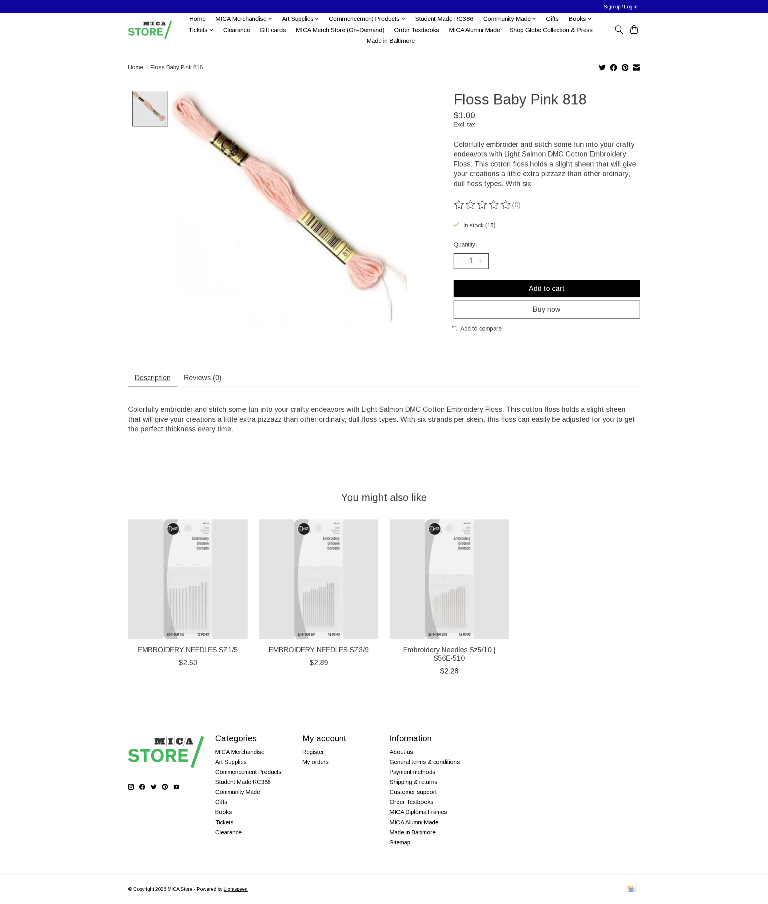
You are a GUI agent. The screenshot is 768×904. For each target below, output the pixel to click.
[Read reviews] (483, 205)
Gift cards (273, 29)
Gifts (552, 18)
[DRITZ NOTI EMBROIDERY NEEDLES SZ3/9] (318, 579)
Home (197, 18)
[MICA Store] (150, 30)
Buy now (546, 309)
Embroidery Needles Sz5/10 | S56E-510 (449, 654)
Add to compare (481, 328)
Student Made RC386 (444, 18)
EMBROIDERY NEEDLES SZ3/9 (319, 650)
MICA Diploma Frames (418, 812)
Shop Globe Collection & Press (551, 29)
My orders (315, 762)
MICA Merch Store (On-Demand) (340, 29)
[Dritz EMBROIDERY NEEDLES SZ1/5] (188, 579)
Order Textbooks (416, 29)
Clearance (236, 29)
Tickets (224, 822)
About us (401, 752)
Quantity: (465, 244)
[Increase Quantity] (480, 261)
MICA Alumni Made (474, 29)
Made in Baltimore (390, 40)
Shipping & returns (414, 782)
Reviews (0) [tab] (203, 378)
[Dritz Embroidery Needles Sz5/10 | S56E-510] (449, 579)
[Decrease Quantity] (462, 261)
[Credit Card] (631, 889)
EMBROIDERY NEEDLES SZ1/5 (188, 650)
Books (223, 812)
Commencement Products (248, 772)
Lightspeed (236, 889)
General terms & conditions (425, 762)
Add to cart (546, 289)
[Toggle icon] (618, 29)
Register (313, 752)
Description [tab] (153, 378)
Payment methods (413, 772)
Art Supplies (231, 762)
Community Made (237, 792)
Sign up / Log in (621, 7)
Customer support (413, 792)
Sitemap (400, 842)
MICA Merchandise (239, 752)
